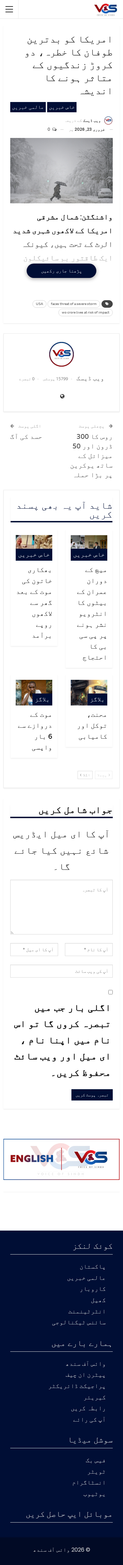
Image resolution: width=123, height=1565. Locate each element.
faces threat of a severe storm (74, 304)
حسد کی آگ (26, 436)
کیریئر (94, 1398)
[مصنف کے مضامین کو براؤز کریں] (61, 354)
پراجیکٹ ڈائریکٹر (77, 1386)
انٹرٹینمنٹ (87, 1312)
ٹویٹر (96, 1472)
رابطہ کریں (88, 1408)
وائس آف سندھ (86, 1364)
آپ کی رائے (89, 1420)
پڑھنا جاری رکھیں (61, 270)
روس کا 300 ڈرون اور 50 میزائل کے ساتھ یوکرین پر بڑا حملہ (91, 455)
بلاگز (97, 699)
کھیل (98, 1300)
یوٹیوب (94, 1494)
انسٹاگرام (89, 1483)
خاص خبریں (62, 107)
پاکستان (93, 1267)
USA (39, 304)
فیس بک (96, 1461)
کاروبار (93, 1289)
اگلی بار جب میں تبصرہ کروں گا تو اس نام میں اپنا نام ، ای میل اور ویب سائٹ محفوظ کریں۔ (62, 1040)
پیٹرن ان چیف (86, 1375)
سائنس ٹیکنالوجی (79, 1323)
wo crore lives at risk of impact (85, 312)
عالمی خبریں (28, 107)
